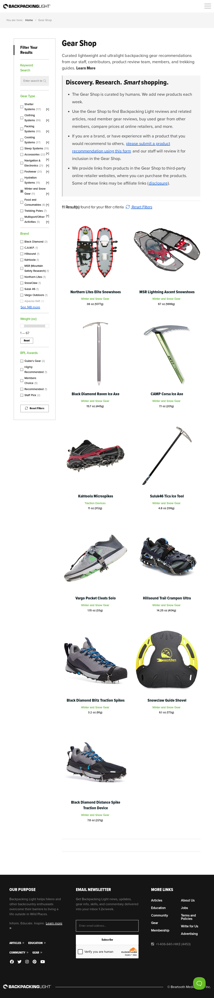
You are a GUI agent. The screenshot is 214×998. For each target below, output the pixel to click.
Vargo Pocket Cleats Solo (95, 598)
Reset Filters (141, 207)
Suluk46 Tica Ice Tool (167, 496)
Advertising (189, 934)
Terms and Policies (188, 917)
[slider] (22, 326)
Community (17, 952)
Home (29, 20)
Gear (36, 952)
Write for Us (189, 926)
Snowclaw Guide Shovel (167, 700)
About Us (188, 900)
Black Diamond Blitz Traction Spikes (96, 700)
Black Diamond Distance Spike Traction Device (95, 805)
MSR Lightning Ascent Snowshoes (167, 291)
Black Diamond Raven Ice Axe (95, 393)
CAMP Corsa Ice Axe (167, 393)
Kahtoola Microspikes (95, 496)
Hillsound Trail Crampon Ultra (167, 598)
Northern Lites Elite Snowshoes (95, 291)
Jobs (184, 908)
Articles (15, 943)
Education (35, 943)
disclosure (158, 183)
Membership (160, 930)
